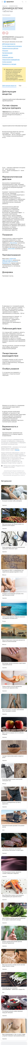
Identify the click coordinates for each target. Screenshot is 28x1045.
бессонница (13, 243)
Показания (5, 50)
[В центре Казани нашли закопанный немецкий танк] (14, 774)
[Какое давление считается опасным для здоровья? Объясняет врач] (14, 542)
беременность (6, 263)
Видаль (17, 450)
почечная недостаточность (10, 261)
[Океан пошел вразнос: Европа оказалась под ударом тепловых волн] (14, 612)
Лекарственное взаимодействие (11, 59)
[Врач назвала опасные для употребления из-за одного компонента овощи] (14, 913)
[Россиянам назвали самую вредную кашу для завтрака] (14, 1006)
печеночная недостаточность (9, 259)
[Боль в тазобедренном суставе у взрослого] (14, 797)
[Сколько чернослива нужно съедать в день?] (14, 751)
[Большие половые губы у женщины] (14, 496)
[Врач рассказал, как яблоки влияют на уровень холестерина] (14, 519)
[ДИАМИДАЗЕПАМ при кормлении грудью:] (7, 33)
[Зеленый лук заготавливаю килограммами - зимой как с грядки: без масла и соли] (14, 983)
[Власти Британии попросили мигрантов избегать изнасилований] (14, 635)
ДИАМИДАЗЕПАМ (13, 6)
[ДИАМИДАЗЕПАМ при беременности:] (3, 33)
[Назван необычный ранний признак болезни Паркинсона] (14, 937)
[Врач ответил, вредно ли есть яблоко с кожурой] (14, 728)
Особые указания (7, 62)
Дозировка (5, 55)
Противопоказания (7, 53)
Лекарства (4, 6)
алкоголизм (11, 248)
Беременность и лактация (9, 64)
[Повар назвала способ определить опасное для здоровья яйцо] (14, 681)
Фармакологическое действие (10, 48)
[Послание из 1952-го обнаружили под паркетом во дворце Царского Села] (14, 565)
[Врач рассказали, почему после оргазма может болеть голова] (14, 960)
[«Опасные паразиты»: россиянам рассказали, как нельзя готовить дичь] (14, 844)
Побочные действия (7, 57)
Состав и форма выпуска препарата (12, 46)
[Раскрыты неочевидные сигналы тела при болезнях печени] (14, 589)
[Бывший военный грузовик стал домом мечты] (14, 821)
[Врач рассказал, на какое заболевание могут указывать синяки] (14, 705)
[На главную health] (10, 1)
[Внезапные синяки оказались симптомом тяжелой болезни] (14, 658)
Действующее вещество (8, 44)
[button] (9, 23)
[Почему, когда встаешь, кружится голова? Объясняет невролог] (14, 867)
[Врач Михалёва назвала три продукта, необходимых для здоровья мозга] (14, 890)
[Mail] (5, 1)
